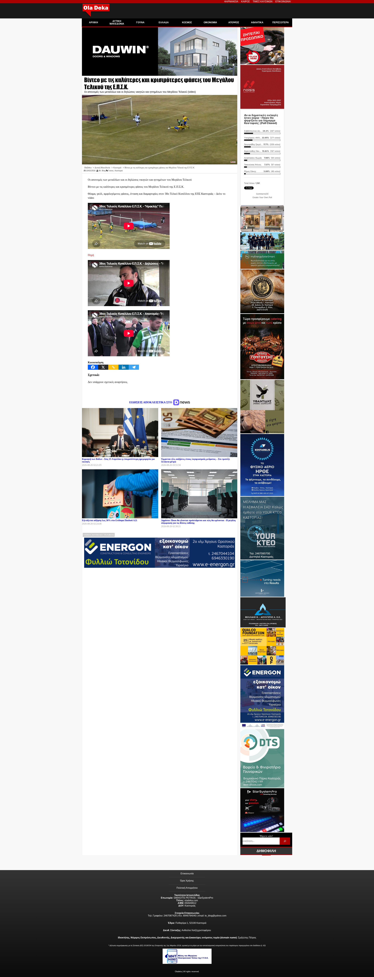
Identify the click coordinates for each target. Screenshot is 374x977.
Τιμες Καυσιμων (262, 1)
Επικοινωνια (283, 1)
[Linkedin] (123, 367)
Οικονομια (210, 22)
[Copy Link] (113, 367)
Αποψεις (233, 22)
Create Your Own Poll (262, 197)
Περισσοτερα (280, 22)
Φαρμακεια (231, 1)
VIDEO (87, 535)
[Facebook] (93, 367)
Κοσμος (187, 22)
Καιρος (245, 1)
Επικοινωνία (187, 873)
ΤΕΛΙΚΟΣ (109, 535)
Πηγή (91, 255)
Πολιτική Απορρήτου (187, 888)
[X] (103, 367)
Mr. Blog (102, 171)
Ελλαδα (164, 22)
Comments (262, 194)
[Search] (285, 841)
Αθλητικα (257, 22)
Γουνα (140, 22)
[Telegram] (134, 367)
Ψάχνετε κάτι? (266, 836)
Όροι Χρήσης (187, 880)
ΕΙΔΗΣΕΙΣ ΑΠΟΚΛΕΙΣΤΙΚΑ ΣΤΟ (151, 402)
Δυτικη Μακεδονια (117, 22)
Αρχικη (93, 22)
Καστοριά (119, 171)
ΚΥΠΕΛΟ (97, 535)
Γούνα (111, 171)
